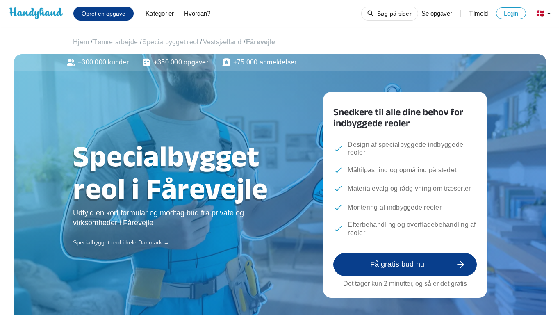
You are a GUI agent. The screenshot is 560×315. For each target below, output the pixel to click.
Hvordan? (197, 13)
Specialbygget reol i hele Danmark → (121, 242)
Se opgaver (436, 13)
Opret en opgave (103, 13)
